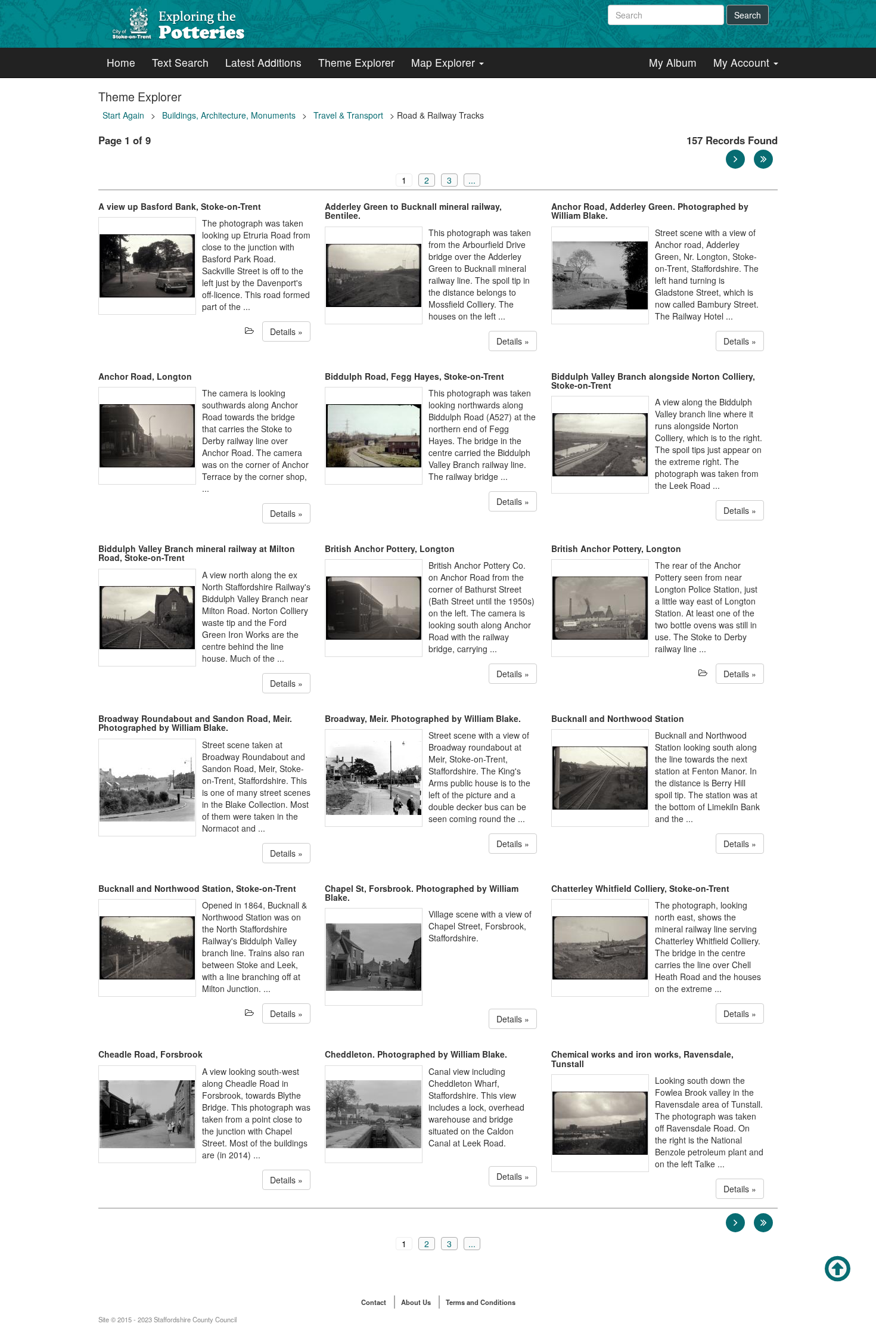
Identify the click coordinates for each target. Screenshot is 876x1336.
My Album (673, 62)
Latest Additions (263, 62)
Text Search (180, 62)
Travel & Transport (348, 115)
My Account (742, 62)
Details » (286, 331)
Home (121, 62)
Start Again (123, 115)
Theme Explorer (356, 62)
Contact (373, 1302)
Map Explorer (444, 62)
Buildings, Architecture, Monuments (229, 115)
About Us (416, 1302)
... (472, 180)
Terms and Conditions (480, 1302)
